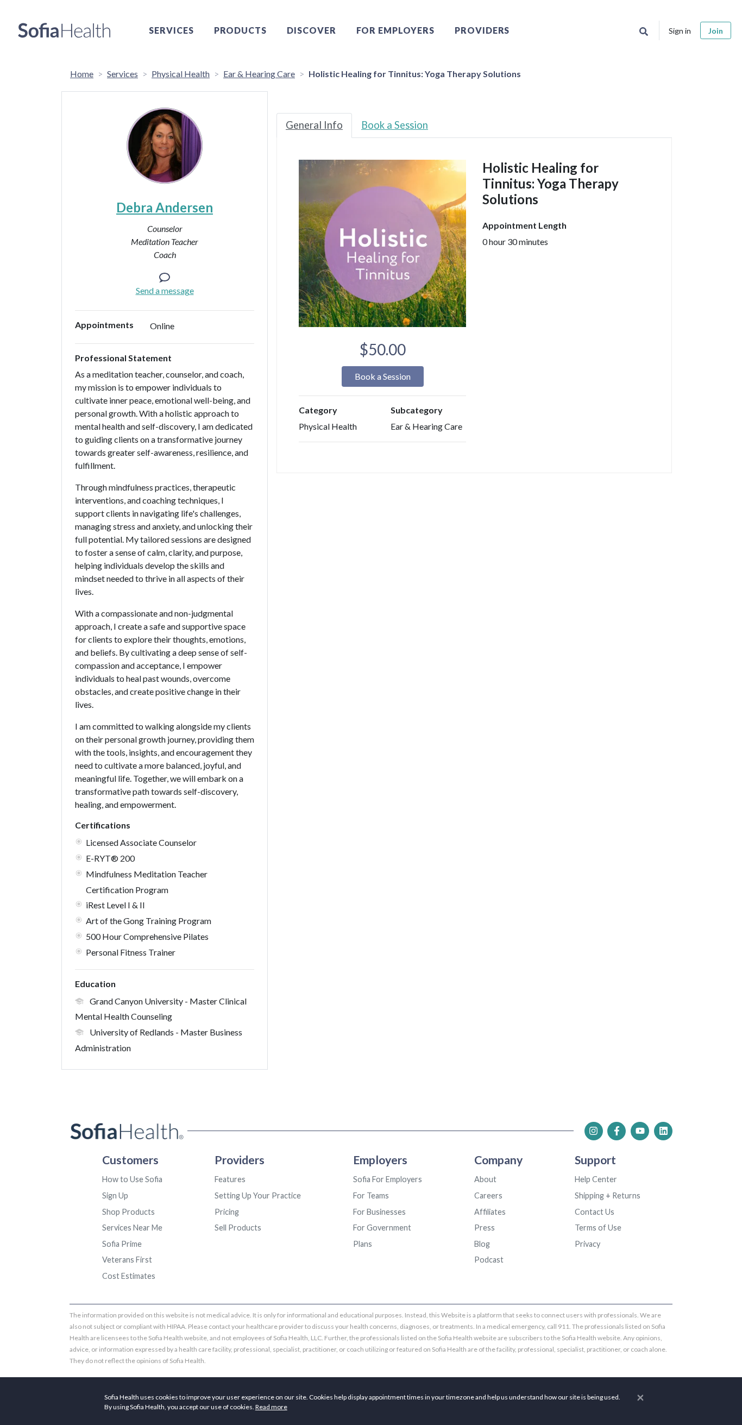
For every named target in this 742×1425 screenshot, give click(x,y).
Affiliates (490, 1211)
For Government (382, 1227)
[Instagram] (593, 1131)
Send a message (165, 290)
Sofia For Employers (387, 1179)
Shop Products (128, 1211)
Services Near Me (132, 1227)
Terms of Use (598, 1227)
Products (240, 30)
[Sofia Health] (64, 30)
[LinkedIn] (663, 1131)
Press (484, 1227)
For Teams (371, 1195)
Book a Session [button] (383, 376)
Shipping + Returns (607, 1195)
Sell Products (238, 1227)
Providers (482, 30)
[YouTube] (640, 1131)
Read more (271, 1407)
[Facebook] (616, 1131)
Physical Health (181, 73)
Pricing (227, 1211)
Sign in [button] (680, 30)
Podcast (489, 1259)
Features (230, 1179)
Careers (488, 1195)
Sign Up (115, 1195)
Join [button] (715, 30)
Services (171, 30)
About (485, 1179)
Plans (362, 1243)
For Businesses (379, 1211)
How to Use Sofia (132, 1179)
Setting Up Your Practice (258, 1195)
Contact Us (594, 1211)
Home (81, 73)
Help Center (596, 1179)
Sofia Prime (122, 1243)
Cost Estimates (128, 1275)
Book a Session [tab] (394, 125)
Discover (311, 30)
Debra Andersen (164, 207)
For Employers (395, 30)
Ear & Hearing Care (259, 73)
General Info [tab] (314, 125)
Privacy (587, 1243)
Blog (482, 1243)
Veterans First (127, 1259)
